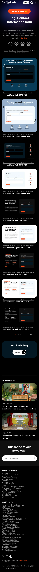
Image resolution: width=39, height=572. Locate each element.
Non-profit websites (9, 540)
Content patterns (8, 493)
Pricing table (6, 490)
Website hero (7, 473)
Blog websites (7, 514)
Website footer (7, 479)
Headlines (6, 481)
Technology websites (10, 546)
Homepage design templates (13, 505)
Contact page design (10, 511)
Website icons (7, 482)
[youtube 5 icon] (28, 44)
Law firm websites (9, 539)
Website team (7, 494)
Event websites (8, 529)
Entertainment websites (11, 527)
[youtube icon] (7, 556)
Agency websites (8, 517)
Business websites (9, 521)
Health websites (8, 536)
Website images (8, 484)
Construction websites (10, 523)
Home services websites (11, 537)
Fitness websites (8, 533)
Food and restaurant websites (13, 534)
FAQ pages (6, 515)
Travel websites (8, 549)
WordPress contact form (11, 491)
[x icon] (10, 44)
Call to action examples (10, 478)
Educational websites (10, 526)
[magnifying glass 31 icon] (22, 44)
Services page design (10, 512)
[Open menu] (35, 2)
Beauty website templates (12, 520)
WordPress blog (8, 476)
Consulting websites (10, 524)
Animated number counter (12, 488)
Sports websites (8, 545)
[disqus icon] (16, 44)
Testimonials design (9, 495)
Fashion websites (8, 530)
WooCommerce (8, 497)
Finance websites (8, 531)
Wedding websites (9, 551)
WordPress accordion (10, 475)
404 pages (6, 508)
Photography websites (10, 542)
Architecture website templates (14, 518)
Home (6, 51)
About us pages (8, 509)
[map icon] (10, 556)
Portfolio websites (9, 543)
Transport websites (9, 548)
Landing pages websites (11, 506)
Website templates (22, 51)
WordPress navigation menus (13, 487)
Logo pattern (6, 485)
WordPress (12, 51)
